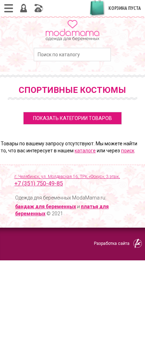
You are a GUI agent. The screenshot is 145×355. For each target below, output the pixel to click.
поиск (127, 150)
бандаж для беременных (45, 206)
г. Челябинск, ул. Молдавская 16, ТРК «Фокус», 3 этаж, (67, 180)
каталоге (85, 150)
